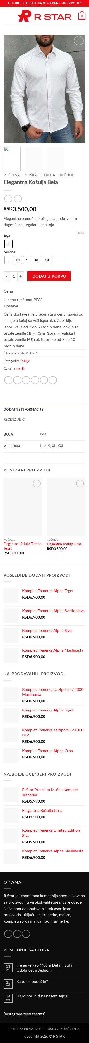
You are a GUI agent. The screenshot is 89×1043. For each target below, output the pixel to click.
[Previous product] (18, 198)
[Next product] (8, 198)
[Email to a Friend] (35, 380)
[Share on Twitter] (26, 380)
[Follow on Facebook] (8, 934)
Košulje (67, 175)
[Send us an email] (26, 934)
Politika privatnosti (26, 1028)
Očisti (81, 233)
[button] (7, 16)
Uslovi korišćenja (64, 1028)
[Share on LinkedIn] (53, 380)
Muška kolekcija (39, 175)
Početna (12, 175)
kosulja (20, 368)
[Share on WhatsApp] (8, 380)
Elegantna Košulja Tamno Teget (22, 546)
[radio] (8, 244)
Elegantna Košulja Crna (64, 544)
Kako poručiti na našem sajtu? (42, 996)
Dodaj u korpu (49, 276)
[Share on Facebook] (17, 380)
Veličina (9, 252)
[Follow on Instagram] (17, 934)
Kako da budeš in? (32, 982)
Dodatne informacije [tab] (23, 409)
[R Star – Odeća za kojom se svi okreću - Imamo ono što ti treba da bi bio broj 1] (44, 16)
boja (7, 236)
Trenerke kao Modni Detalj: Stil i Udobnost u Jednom (44, 967)
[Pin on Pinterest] (44, 380)
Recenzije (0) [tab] (14, 419)
